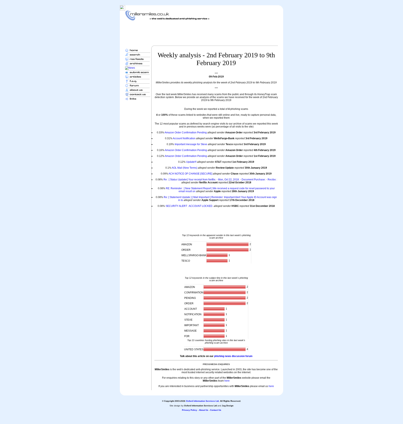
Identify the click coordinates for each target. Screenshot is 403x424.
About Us (203, 410)
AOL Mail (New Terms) (184, 167)
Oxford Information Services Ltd (202, 401)
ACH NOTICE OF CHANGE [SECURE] (190, 173)
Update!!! (191, 161)
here (227, 380)
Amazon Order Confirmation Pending (186, 132)
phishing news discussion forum (233, 356)
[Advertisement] (201, 33)
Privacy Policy (189, 410)
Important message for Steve (191, 144)
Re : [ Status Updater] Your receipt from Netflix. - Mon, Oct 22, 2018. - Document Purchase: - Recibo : (220, 179)
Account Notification (184, 138)
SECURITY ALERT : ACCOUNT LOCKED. (189, 206)
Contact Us (215, 410)
